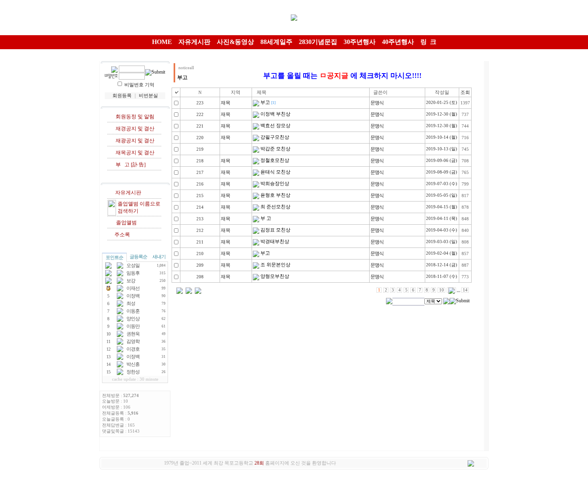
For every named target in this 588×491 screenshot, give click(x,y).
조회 (465, 92)
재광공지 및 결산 (133, 141)
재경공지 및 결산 (133, 129)
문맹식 (377, 103)
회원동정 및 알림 (133, 117)
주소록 (121, 235)
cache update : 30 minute (135, 379)
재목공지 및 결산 (133, 153)
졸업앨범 (125, 223)
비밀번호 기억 (139, 85)
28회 (259, 463)
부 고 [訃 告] (131, 165)
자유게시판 (127, 193)
